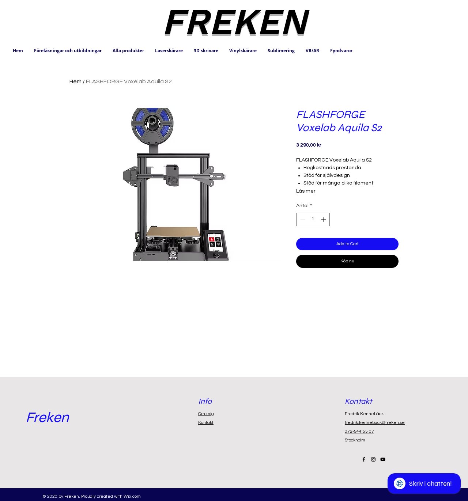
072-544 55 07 (359, 431)
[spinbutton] (313, 219)
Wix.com (132, 496)
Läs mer (306, 191)
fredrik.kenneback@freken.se (375, 422)
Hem (75, 81)
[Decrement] (301, 219)
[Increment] (324, 219)
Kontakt (206, 422)
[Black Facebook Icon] (364, 459)
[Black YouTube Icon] (383, 459)
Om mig (206, 413)
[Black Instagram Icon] (373, 459)
